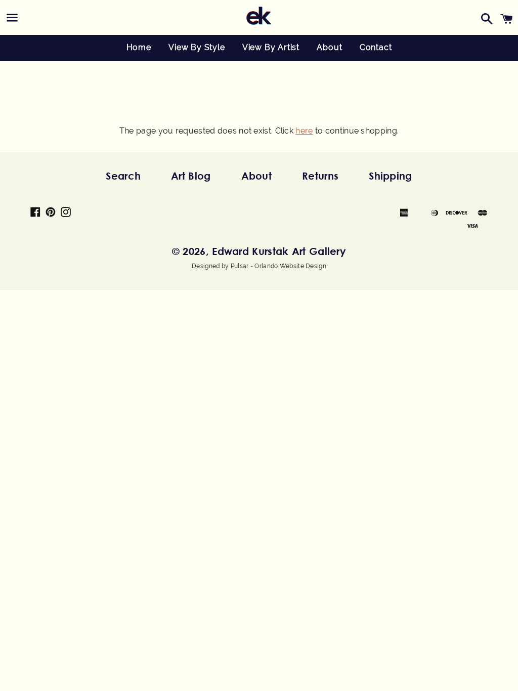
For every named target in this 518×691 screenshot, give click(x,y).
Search (123, 176)
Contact (376, 47)
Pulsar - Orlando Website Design (278, 266)
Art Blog (190, 176)
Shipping (390, 176)
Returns (320, 176)
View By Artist (270, 47)
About (329, 47)
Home (138, 47)
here (304, 131)
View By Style (196, 47)
